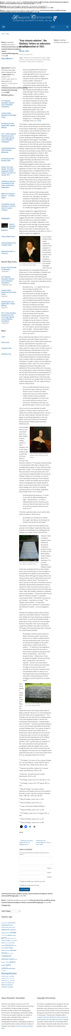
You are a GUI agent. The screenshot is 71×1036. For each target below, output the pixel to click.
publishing (11, 968)
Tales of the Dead (10, 978)
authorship (11, 923)
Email (49, 872)
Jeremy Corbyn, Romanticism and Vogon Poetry (8, 115)
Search (67, 27)
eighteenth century (40, 57)
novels (11, 959)
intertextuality (5, 940)
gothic (4, 938)
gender (10, 935)
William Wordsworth (7, 985)
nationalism (10, 953)
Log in (3, 337)
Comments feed (6, 348)
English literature (5, 933)
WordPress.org (6, 354)
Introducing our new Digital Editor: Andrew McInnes (8, 125)
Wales (13, 980)
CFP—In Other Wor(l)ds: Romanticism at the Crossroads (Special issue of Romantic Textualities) (8, 138)
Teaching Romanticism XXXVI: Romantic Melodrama (8, 150)
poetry (33, 61)
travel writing (9, 980)
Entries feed (5, 342)
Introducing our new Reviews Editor (7, 160)
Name (49, 868)
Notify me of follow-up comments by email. (33, 881)
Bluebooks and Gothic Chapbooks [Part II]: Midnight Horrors (26, 842)
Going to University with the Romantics (8, 268)
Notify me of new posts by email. (30, 885)
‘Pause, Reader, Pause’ (8, 236)
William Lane (11, 982)
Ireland (12, 940)
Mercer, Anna (24, 51)
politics (3, 965)
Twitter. (39, 121)
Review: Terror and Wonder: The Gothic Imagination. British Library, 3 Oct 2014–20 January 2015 (8, 171)
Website (49, 877)
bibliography (5, 925)
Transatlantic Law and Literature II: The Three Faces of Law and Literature (8, 207)
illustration (13, 938)
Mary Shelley (46, 59)
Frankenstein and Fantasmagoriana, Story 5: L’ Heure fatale (44, 842)
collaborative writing (28, 57)
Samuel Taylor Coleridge (7, 976)
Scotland (3, 978)
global (14, 935)
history (9, 938)
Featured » (5, 218)
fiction (26, 59)
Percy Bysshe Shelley (25, 61)
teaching (3, 980)
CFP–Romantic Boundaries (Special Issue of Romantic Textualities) (7, 104)
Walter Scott (4, 982)
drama (13, 927)
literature (39, 59)
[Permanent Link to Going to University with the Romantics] (4, 225)
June (28, 54)
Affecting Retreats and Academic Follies (8, 244)
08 (26, 54)
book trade (8, 927)
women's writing (7, 987)
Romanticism (39, 61)
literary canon (33, 59)
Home (3, 33)
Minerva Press (5, 950)
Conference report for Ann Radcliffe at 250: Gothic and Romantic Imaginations (8, 184)
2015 (31, 54)
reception (3, 970)
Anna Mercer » (7, 58)
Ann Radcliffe (4, 923)
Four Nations (4, 935)
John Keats (8, 942)
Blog (7, 33)
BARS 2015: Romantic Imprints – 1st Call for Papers (8, 196)
